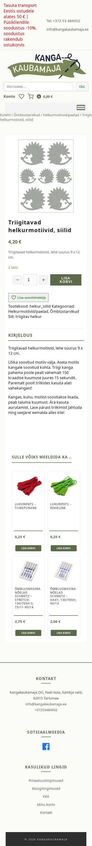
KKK (46, 796)
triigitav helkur (29, 316)
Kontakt (46, 812)
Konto (9, 96)
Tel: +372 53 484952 (63, 20)
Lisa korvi (66, 280)
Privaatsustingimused (46, 780)
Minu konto (46, 804)
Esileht (5, 114)
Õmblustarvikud (27, 114)
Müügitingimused (46, 788)
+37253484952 (46, 710)
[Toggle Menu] (81, 107)
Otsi (82, 86)
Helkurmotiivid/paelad (61, 114)
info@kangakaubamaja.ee (67, 29)
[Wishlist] (21, 96)
